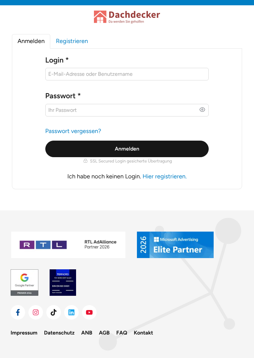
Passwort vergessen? (73, 131)
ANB (87, 333)
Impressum (24, 333)
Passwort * (63, 95)
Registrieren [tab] (72, 41)
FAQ (121, 333)
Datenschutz (59, 333)
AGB (104, 333)
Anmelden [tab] (31, 41)
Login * (57, 60)
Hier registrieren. (165, 176)
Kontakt (143, 333)
